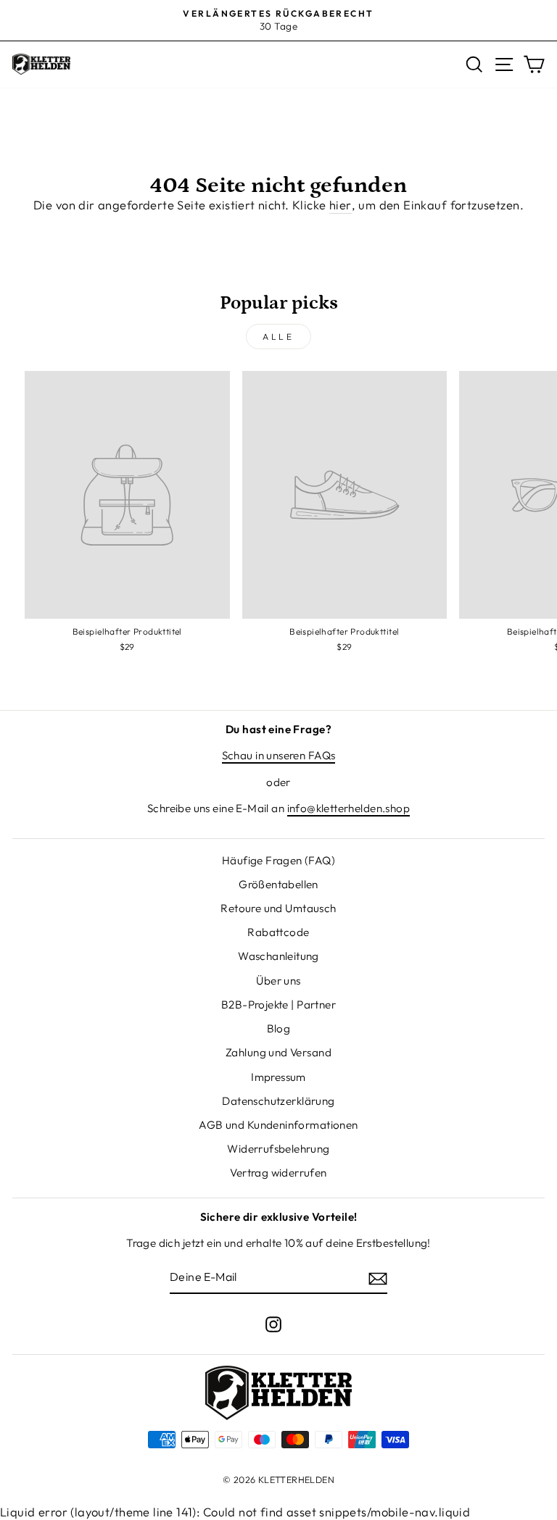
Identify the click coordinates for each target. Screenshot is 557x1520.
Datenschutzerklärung (278, 1101)
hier (340, 204)
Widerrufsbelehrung (278, 1149)
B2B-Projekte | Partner (278, 1004)
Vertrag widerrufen (278, 1172)
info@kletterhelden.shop (348, 808)
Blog (279, 1028)
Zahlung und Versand (278, 1052)
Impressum (278, 1077)
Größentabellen (278, 884)
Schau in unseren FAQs (279, 755)
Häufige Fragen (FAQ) (278, 860)
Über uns (278, 980)
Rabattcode (278, 932)
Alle (278, 336)
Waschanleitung (278, 956)
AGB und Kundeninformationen (278, 1125)
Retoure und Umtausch (278, 908)
